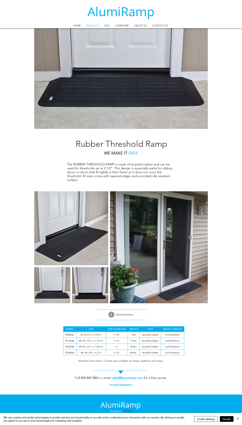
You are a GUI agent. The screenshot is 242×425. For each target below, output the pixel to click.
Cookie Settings (206, 419)
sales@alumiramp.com (127, 378)
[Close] (238, 419)
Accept (226, 419)
